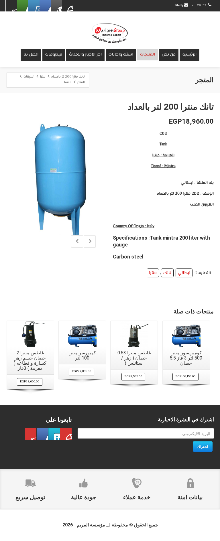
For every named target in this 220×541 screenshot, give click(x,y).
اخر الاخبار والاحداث (85, 54)
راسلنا (179, 5)
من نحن (169, 54)
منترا (153, 273)
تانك (167, 273)
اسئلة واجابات (121, 54)
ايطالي (184, 273)
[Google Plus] (45, 5)
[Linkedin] (22, 5)
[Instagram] (11, 5)
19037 (202, 5)
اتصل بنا (30, 54)
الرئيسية (189, 54)
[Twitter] (56, 5)
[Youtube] (34, 5)
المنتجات (147, 54)
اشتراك (202, 446)
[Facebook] (67, 5)
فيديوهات (53, 54)
